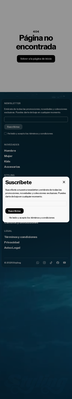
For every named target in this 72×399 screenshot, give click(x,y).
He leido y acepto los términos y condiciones (32, 217)
